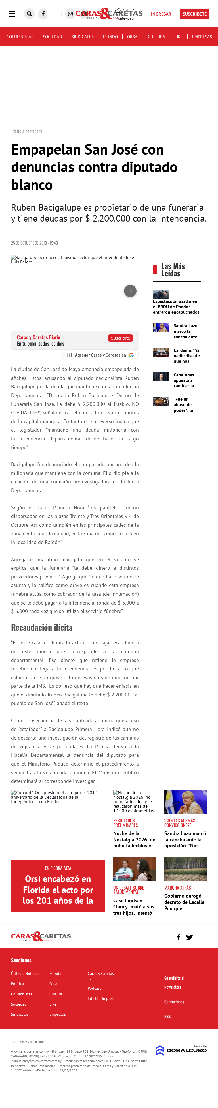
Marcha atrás (177, 887)
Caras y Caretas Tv (101, 976)
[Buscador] (29, 13)
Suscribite (120, 338)
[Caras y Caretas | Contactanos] (200, 936)
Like (179, 37)
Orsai (133, 37)
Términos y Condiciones (28, 1042)
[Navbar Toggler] (16, 14)
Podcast (94, 988)
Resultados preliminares (125, 822)
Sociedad (52, 37)
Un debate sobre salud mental (128, 889)
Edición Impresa (102, 998)
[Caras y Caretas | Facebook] (43, 13)
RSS (167, 1016)
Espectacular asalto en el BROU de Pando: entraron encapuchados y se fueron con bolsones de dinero (176, 312)
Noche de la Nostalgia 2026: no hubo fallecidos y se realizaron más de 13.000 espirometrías (134, 848)
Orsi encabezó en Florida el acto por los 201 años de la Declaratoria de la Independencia (58, 900)
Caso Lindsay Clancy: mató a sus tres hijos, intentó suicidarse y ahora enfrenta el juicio (133, 912)
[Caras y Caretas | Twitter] (189, 937)
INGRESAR (161, 14)
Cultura (156, 37)
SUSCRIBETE (195, 14)
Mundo (110, 37)
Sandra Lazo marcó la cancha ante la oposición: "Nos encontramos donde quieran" (185, 845)
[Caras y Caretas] (41, 941)
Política (17, 983)
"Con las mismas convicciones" (179, 822)
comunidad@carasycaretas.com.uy (37, 1061)
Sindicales (83, 37)
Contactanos (174, 1001)
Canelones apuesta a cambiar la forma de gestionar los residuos (187, 388)
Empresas (202, 37)
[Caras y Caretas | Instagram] (70, 13)
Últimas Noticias (25, 973)
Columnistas (20, 37)
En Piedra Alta (58, 868)
